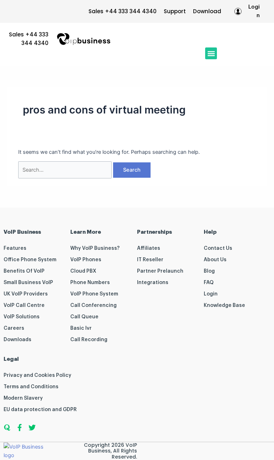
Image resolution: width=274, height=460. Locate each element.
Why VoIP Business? (95, 248)
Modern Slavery (23, 398)
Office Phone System (30, 259)
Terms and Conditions (31, 386)
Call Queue (84, 316)
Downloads (17, 339)
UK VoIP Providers (26, 294)
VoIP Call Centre (24, 305)
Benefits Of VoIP (24, 271)
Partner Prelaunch (160, 271)
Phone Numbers (90, 282)
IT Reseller (150, 259)
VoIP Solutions (22, 316)
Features (15, 248)
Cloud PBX (83, 271)
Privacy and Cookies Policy (37, 375)
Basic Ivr (81, 328)
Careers (14, 328)
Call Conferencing (93, 305)
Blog (209, 271)
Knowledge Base (224, 305)
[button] (211, 53)
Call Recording (88, 339)
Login (211, 294)
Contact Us (218, 248)
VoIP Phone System (94, 294)
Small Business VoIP (28, 282)
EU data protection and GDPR (40, 409)
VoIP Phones (85, 259)
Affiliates (148, 248)
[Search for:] (65, 170)
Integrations (152, 282)
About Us (215, 259)
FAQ (209, 282)
